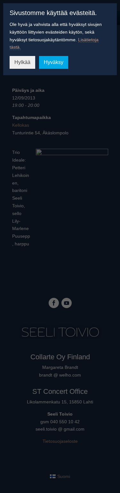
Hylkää (22, 62)
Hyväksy (53, 62)
